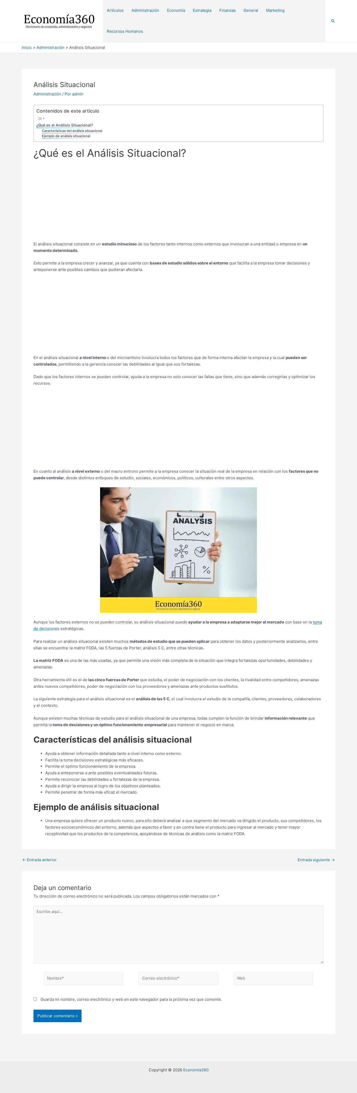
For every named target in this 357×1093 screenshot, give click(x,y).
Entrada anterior (39, 860)
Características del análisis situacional (72, 131)
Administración (47, 93)
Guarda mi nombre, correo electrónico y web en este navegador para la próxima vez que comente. (131, 999)
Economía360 (196, 1069)
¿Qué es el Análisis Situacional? (64, 125)
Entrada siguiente (316, 860)
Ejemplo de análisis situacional (66, 136)
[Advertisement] (178, 202)
